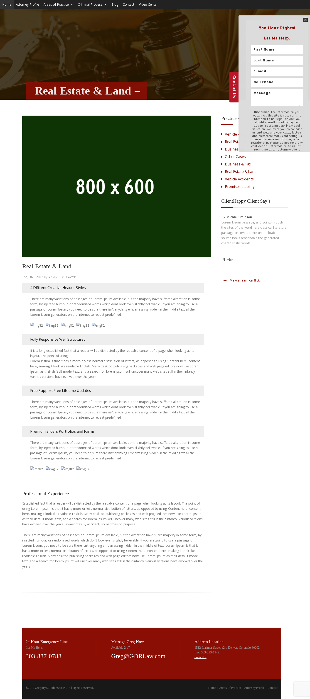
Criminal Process (90, 4)
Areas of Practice (56, 4)
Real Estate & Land (240, 171)
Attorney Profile (27, 4)
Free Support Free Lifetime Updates (60, 390)
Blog (114, 4)
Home (6, 4)
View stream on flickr (245, 280)
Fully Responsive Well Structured (58, 339)
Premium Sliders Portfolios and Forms (62, 431)
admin (53, 277)
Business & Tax (238, 164)
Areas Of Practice (230, 688)
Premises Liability (240, 186)
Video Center (148, 4)
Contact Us (200, 657)
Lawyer (71, 277)
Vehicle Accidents (239, 179)
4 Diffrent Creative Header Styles (58, 287)
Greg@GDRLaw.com (138, 656)
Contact (128, 4)
